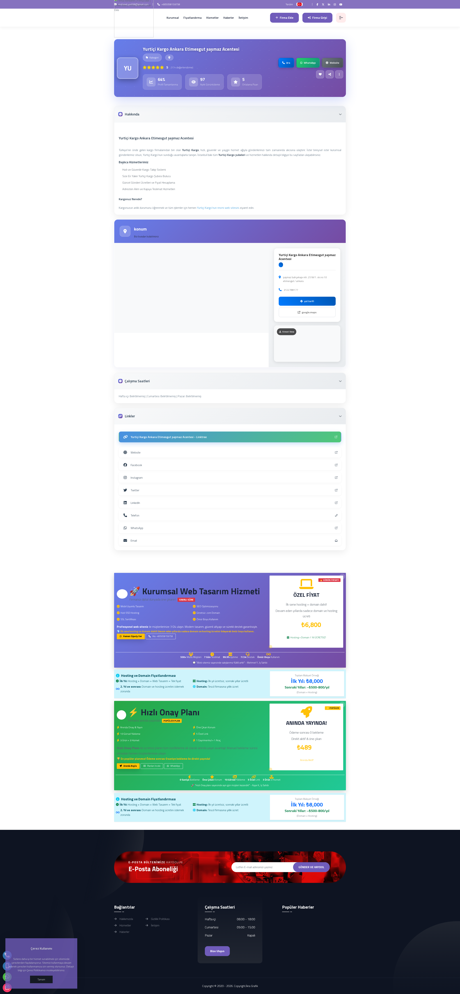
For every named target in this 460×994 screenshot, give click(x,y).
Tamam (41, 979)
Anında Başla (130, 766)
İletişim (243, 17)
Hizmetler (212, 17)
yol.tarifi (309, 301)
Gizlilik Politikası (160, 919)
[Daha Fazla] (339, 74)
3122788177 (291, 290)
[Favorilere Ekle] (320, 74)
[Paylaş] (330, 74)
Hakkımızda (126, 919)
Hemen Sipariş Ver (132, 636)
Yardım (289, 4)
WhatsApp (175, 766)
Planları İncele (153, 766)
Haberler (228, 17)
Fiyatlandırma (192, 17)
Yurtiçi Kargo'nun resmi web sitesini (218, 208)
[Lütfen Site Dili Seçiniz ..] (299, 4)
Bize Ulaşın (217, 951)
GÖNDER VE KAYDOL (311, 867)
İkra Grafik (252, 986)
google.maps (309, 312)
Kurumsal (173, 17)
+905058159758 (170, 4)
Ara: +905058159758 (162, 636)
